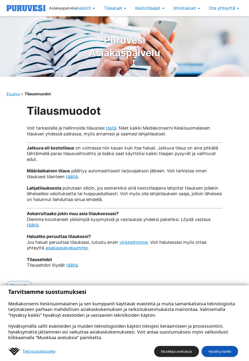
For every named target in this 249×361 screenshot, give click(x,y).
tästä (111, 128)
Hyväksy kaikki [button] (219, 351)
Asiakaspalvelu (124, 46)
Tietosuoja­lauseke (38, 351)
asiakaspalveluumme (66, 247)
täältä (72, 176)
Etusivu (13, 93)
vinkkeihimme (133, 242)
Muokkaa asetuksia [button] (176, 351)
